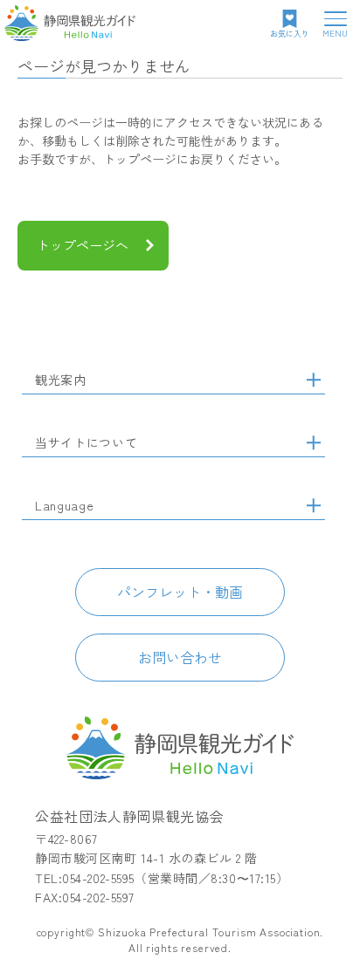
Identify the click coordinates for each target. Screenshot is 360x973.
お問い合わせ (180, 657)
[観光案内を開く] (314, 380)
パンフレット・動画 (180, 591)
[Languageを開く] (314, 505)
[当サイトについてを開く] (314, 442)
